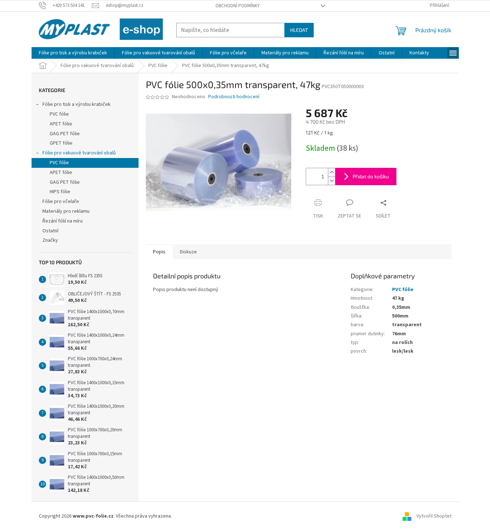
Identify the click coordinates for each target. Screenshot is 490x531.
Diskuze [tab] (188, 252)
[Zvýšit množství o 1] (331, 172)
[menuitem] (73, 53)
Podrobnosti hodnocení (233, 97)
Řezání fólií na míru (62, 221)
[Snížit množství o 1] (331, 181)
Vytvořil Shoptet (434, 516)
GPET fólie (61, 143)
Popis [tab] (159, 252)
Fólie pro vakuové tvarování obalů (79, 153)
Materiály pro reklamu (66, 211)
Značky (50, 240)
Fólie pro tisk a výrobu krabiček (76, 104)
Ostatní (50, 231)
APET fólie (61, 124)
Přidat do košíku (371, 176)
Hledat (299, 30)
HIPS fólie (60, 191)
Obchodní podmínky (237, 6)
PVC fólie (59, 114)
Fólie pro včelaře (60, 201)
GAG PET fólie (65, 133)
